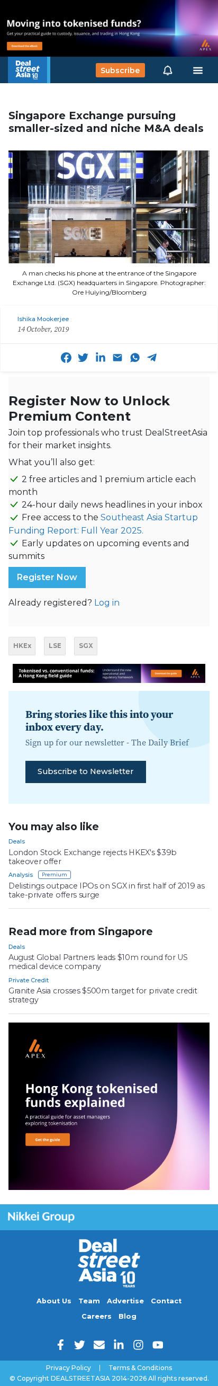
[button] (167, 70)
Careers (96, 1316)
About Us (54, 1301)
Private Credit (28, 980)
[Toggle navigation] (198, 70)
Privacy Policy (68, 1368)
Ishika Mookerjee (43, 319)
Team (89, 1301)
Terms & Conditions (140, 1368)
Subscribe (120, 70)
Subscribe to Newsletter (85, 771)
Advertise (125, 1301)
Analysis (20, 874)
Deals (16, 841)
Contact (166, 1301)
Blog (128, 1316)
